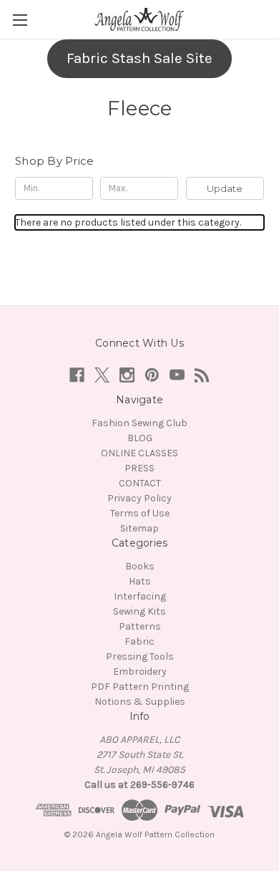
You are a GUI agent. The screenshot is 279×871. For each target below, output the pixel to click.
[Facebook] (76, 374)
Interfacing (140, 596)
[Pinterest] (152, 374)
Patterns (140, 626)
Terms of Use (140, 513)
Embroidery (140, 671)
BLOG (139, 438)
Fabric (139, 641)
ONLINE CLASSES (139, 453)
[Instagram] (126, 374)
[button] (139, 58)
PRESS (139, 468)
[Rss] (202, 374)
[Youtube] (177, 374)
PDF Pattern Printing (140, 686)
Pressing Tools (140, 656)
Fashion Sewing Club (139, 423)
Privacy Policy (139, 498)
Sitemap (139, 528)
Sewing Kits (139, 611)
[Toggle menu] (19, 19)
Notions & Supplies (139, 702)
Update (225, 188)
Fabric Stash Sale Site (139, 58)
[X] (101, 374)
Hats (140, 581)
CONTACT (140, 483)
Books (140, 566)
